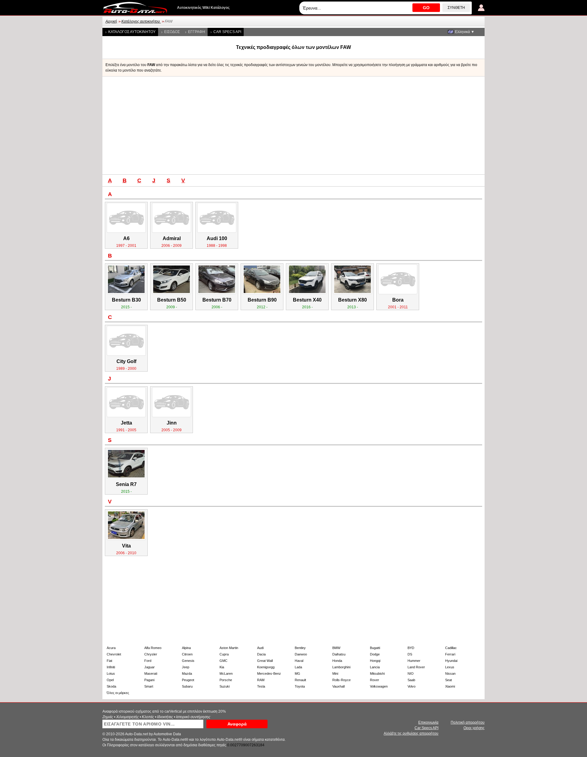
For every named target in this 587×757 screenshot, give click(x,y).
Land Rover (416, 667)
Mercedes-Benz (269, 673)
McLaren (226, 673)
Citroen (187, 654)
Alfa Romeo (152, 648)
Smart (148, 686)
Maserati (150, 673)
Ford (147, 660)
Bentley (300, 648)
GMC (223, 660)
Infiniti (111, 667)
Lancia (375, 667)
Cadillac (451, 648)
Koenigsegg (266, 667)
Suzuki (225, 686)
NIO (411, 673)
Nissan (450, 673)
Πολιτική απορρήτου (468, 722)
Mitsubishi (377, 673)
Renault (300, 680)
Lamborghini (341, 667)
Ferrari (450, 654)
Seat (448, 680)
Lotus (111, 673)
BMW (336, 648)
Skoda (111, 686)
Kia (222, 667)
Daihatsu (338, 654)
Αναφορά (237, 724)
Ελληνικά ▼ (464, 32)
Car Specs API (227, 32)
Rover (374, 680)
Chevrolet (114, 654)
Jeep (185, 667)
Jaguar (149, 667)
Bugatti (375, 648)
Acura (111, 648)
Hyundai (451, 660)
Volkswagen (379, 686)
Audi (260, 648)
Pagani (149, 680)
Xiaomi (450, 686)
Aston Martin (229, 648)
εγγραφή (196, 32)
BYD (411, 648)
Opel (110, 680)
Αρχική (111, 21)
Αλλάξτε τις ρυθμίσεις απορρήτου (411, 733)
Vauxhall (338, 686)
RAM (260, 680)
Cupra (224, 654)
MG (297, 673)
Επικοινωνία (428, 722)
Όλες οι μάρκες (118, 693)
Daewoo (301, 654)
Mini (335, 673)
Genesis (188, 660)
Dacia (261, 654)
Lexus (449, 667)
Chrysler (150, 654)
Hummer (414, 660)
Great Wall (265, 660)
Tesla (261, 686)
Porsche (226, 680)
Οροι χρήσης (474, 728)
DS (410, 654)
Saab (411, 680)
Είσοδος (172, 32)
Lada (298, 667)
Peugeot (188, 680)
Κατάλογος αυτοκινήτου (141, 21)
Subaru (187, 686)
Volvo (411, 686)
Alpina (186, 648)
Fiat (109, 660)
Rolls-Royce (341, 680)
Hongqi (375, 660)
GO (426, 7)
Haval (299, 660)
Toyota (300, 686)
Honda (337, 660)
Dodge (375, 654)
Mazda (187, 673)
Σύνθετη (456, 8)
